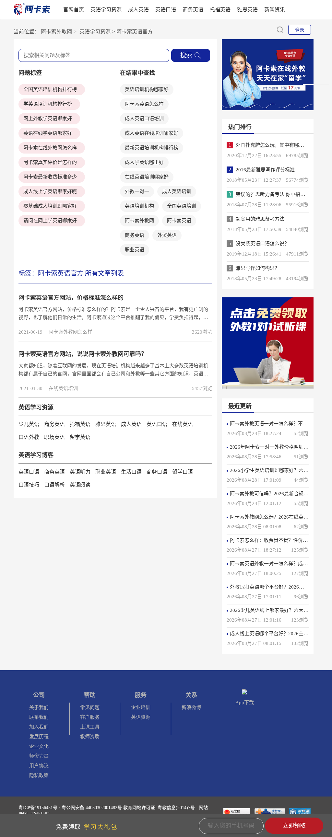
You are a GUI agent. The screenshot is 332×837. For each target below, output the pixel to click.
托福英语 (220, 9)
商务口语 (157, 472)
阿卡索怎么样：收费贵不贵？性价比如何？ (276, 540)
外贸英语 (167, 235)
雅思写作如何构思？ (257, 268)
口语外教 (28, 437)
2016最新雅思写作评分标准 (265, 169)
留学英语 (80, 437)
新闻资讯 (274, 9)
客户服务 (90, 717)
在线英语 (182, 424)
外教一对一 (137, 191)
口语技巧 (28, 484)
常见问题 (90, 707)
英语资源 (140, 717)
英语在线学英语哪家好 (47, 133)
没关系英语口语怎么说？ (262, 243)
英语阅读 (80, 484)
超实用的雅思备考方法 (260, 219)
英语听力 (80, 472)
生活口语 (131, 472)
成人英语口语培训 (144, 118)
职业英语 (134, 249)
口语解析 (54, 484)
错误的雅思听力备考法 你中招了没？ (275, 194)
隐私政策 (39, 775)
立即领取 (294, 825)
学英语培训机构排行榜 (47, 104)
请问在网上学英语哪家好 (50, 220)
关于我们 (39, 707)
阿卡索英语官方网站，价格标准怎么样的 (71, 297)
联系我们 (39, 717)
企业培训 (140, 707)
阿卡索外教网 (139, 220)
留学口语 (182, 472)
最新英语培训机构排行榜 (151, 147)
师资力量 (39, 756)
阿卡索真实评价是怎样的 (50, 162)
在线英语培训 (63, 388)
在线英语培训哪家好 (147, 176)
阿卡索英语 (179, 220)
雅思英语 (247, 9)
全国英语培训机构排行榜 (50, 89)
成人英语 (138, 9)
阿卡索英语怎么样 (144, 104)
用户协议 (39, 765)
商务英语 (193, 9)
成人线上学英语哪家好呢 (50, 191)
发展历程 (39, 736)
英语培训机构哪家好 (147, 89)
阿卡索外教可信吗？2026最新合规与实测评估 (279, 493)
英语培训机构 (139, 206)
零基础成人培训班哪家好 (50, 206)
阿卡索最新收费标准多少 (50, 176)
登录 (299, 30)
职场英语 (54, 437)
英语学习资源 (106, 9)
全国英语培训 (181, 206)
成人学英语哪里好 (144, 162)
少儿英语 (28, 424)
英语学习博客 (35, 455)
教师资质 (90, 736)
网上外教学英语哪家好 (47, 118)
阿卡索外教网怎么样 (70, 332)
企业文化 (39, 746)
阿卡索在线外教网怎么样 (50, 147)
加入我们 (39, 726)
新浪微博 (191, 707)
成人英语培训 (176, 191)
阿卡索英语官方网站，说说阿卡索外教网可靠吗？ (82, 354)
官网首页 (73, 9)
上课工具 (90, 726)
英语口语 (165, 9)
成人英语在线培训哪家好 (151, 133)
